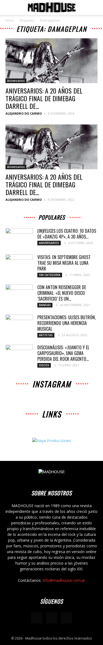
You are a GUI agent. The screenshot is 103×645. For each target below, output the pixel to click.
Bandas (45, 305)
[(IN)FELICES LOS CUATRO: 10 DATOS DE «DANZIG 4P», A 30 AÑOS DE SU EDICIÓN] (19, 237)
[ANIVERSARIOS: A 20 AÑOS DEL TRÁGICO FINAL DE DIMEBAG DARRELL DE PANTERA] (51, 60)
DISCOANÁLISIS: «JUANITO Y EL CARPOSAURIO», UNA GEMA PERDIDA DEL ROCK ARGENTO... (63, 353)
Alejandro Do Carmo (23, 113)
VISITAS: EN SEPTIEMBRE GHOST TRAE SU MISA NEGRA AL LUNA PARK (64, 263)
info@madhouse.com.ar (64, 580)
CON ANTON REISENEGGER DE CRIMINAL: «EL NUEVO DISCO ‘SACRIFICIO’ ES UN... (61, 293)
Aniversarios (16, 81)
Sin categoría (49, 275)
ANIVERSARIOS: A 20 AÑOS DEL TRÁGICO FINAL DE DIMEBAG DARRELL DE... (43, 98)
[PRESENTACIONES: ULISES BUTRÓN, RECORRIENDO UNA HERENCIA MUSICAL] (19, 324)
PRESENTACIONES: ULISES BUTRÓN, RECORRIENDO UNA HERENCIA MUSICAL (66, 323)
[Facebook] (36, 617)
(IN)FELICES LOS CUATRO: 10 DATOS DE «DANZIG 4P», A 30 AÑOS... (66, 234)
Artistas (46, 335)
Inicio (9, 20)
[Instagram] (51, 617)
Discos (44, 365)
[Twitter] (66, 617)
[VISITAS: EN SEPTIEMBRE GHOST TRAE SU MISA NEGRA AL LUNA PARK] (19, 264)
